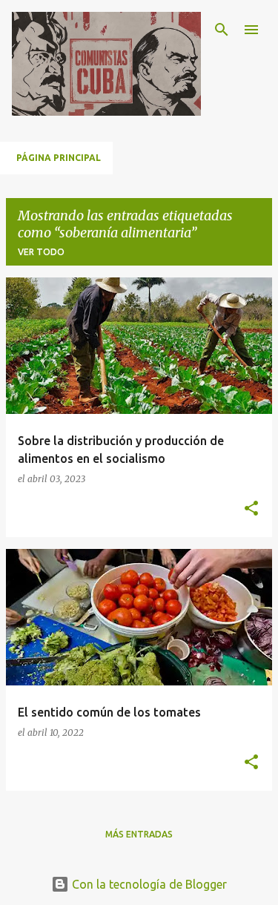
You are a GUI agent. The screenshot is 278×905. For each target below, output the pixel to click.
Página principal (58, 157)
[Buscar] (222, 29)
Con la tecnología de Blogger (148, 884)
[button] (251, 509)
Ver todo (41, 252)
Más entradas (139, 834)
